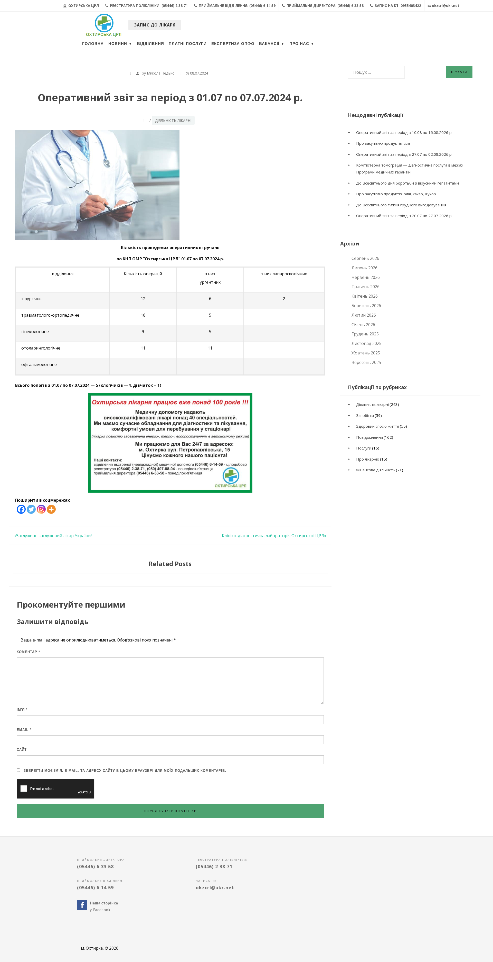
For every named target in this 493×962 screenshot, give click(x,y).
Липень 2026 (364, 268)
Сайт (22, 750)
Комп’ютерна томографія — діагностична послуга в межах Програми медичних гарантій (409, 168)
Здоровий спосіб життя (377, 426)
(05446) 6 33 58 (95, 866)
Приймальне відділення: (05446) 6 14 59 (237, 5)
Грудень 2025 (365, 334)
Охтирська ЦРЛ (83, 5)
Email (24, 730)
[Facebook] (21, 509)
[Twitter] (31, 509)
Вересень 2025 (366, 362)
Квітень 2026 (365, 296)
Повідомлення (369, 437)
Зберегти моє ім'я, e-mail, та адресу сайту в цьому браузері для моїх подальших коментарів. (125, 771)
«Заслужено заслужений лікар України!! (53, 535)
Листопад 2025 (367, 343)
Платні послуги (188, 44)
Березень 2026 (366, 305)
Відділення (150, 44)
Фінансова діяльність (375, 469)
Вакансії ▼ (272, 44)
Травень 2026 (366, 286)
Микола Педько (161, 73)
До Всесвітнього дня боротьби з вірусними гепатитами (407, 183)
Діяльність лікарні (173, 120)
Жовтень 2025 (366, 353)
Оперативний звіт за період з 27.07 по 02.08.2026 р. (404, 154)
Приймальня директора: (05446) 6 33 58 (325, 5)
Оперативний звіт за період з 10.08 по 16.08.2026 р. (404, 132)
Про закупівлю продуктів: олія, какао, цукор (396, 193)
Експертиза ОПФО (232, 44)
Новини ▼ (120, 44)
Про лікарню (367, 459)
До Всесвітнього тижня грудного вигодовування (401, 204)
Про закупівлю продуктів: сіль (383, 143)
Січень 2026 (363, 324)
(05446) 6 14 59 (95, 887)
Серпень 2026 (365, 258)
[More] (51, 509)
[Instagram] (41, 509)
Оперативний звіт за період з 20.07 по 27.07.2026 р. (404, 215)
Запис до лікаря (155, 25)
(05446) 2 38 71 (214, 866)
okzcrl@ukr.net (445, 5)
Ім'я (22, 710)
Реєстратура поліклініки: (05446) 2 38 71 (148, 5)
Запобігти (365, 415)
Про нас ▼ (302, 44)
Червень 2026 (366, 277)
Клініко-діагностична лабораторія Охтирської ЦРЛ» (274, 535)
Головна (93, 44)
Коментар (28, 652)
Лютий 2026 (364, 315)
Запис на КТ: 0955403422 (397, 5)
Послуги (363, 448)
